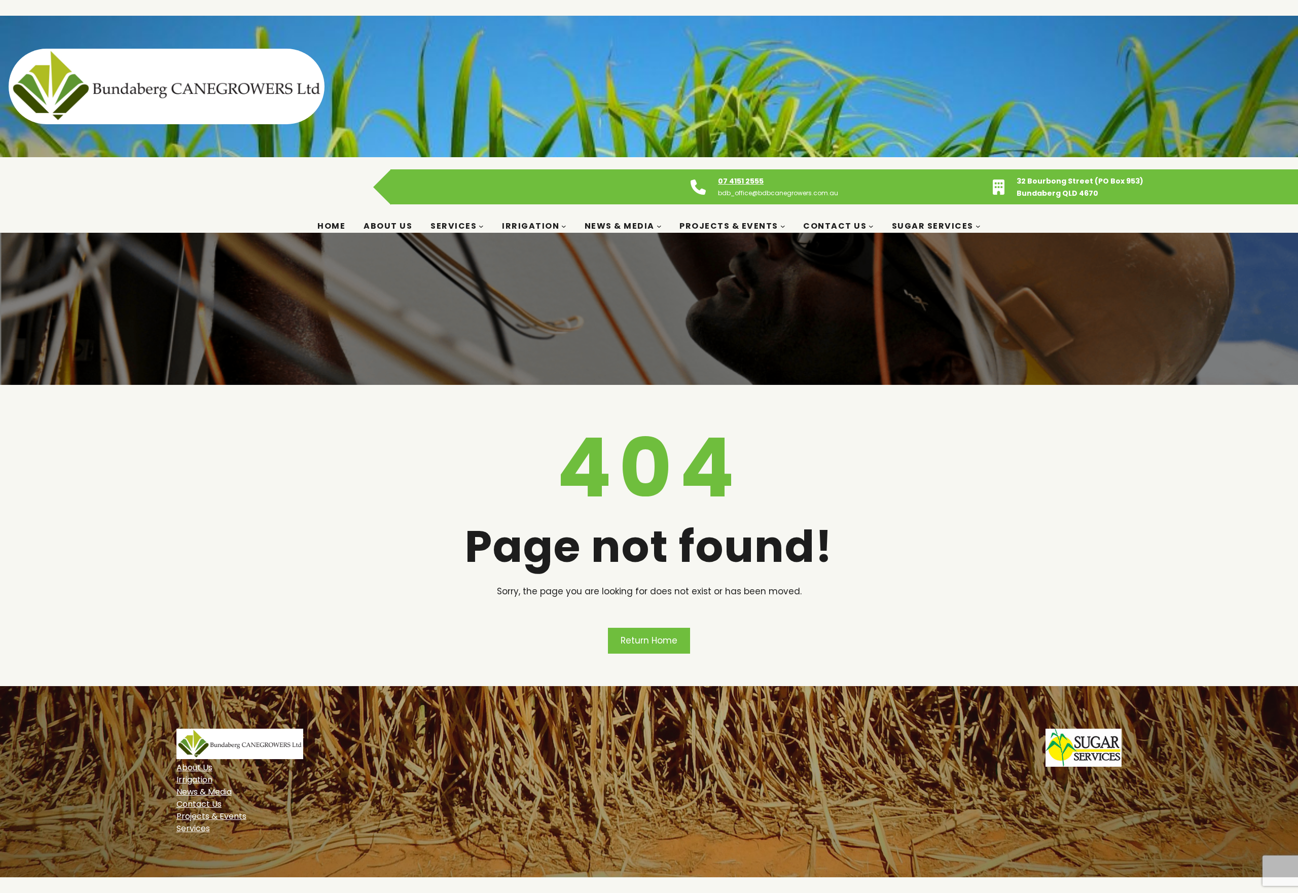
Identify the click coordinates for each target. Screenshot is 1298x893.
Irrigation (194, 779)
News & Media (204, 792)
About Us (194, 767)
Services (193, 828)
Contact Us (199, 804)
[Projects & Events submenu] (782, 226)
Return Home (649, 640)
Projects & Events (211, 816)
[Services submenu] (481, 226)
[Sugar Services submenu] (978, 226)
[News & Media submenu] (659, 226)
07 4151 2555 (741, 181)
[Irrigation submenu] (563, 226)
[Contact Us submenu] (871, 226)
